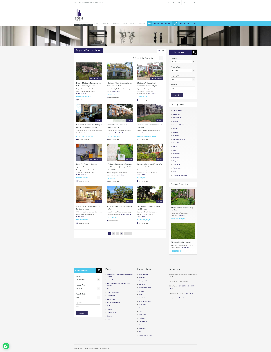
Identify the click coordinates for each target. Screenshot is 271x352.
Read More (182, 215)
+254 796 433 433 (188, 293)
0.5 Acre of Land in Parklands (181, 242)
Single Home (177, 161)
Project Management (113, 292)
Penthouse (176, 157)
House (175, 146)
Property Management (113, 302)
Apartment (176, 114)
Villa (174, 171)
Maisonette (176, 153)
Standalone (176, 164)
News (125, 23)
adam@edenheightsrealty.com (92, 2)
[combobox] (151, 58)
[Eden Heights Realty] (81, 16)
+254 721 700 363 (188, 23)
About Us (116, 23)
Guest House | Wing (179, 139)
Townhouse (176, 168)
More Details (80, 93)
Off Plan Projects (112, 312)
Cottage (175, 128)
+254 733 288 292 (162, 23)
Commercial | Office (179, 125)
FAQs (108, 319)
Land (174, 150)
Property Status (176, 76)
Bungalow (176, 121)
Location (174, 58)
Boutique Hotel (178, 117)
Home (96, 23)
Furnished (176, 135)
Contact (142, 23)
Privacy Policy (111, 289)
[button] (6, 346)
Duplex (175, 132)
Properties (105, 23)
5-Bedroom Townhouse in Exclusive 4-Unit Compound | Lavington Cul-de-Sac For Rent (120, 167)
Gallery (133, 23)
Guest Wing (176, 143)
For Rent (109, 306)
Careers (109, 316)
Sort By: (136, 58)
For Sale (109, 309)
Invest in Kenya (111, 280)
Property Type (176, 67)
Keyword (174, 85)
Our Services (111, 299)
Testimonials (111, 296)
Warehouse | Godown (180, 175)
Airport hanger (177, 110)
